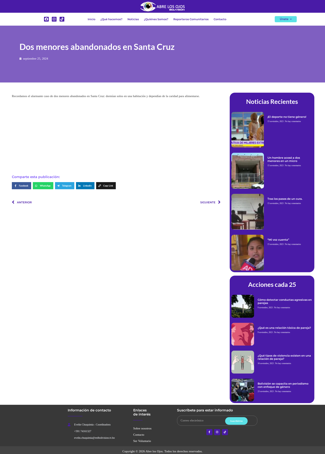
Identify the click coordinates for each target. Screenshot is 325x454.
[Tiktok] (62, 19)
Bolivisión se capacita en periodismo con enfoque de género (283, 385)
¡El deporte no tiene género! (286, 116)
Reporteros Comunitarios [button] (191, 19)
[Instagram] (54, 19)
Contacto (220, 19)
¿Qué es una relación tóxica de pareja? (284, 327)
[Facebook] (46, 19)
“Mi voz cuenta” (278, 239)
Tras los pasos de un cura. (284, 198)
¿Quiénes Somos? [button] (156, 19)
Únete (284, 19)
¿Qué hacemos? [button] (111, 19)
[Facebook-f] (209, 432)
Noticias (133, 19)
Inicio (91, 19)
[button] (286, 19)
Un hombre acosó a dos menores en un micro (283, 159)
